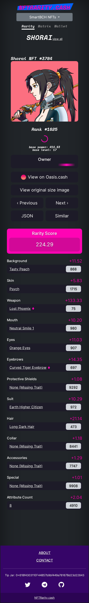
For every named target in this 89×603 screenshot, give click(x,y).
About (45, 553)
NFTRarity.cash (44, 597)
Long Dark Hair (22, 426)
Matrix (44, 26)
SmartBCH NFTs (43, 17)
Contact (44, 560)
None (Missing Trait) (26, 387)
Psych (14, 289)
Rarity (28, 26)
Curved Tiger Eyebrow (28, 367)
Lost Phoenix (20, 308)
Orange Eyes (20, 348)
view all (44, 37)
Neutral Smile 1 (22, 328)
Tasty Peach (19, 269)
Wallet (60, 26)
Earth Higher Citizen (26, 407)
